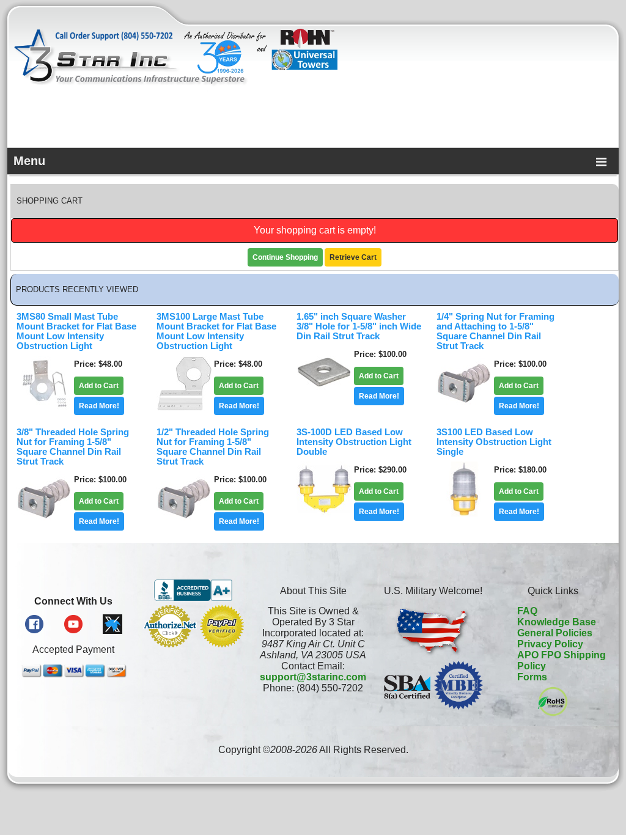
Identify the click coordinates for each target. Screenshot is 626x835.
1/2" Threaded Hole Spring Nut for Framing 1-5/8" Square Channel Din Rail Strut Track (212, 446)
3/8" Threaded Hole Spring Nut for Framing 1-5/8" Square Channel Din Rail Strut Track (73, 446)
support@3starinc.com (313, 677)
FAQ (527, 611)
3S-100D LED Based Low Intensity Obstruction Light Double (353, 442)
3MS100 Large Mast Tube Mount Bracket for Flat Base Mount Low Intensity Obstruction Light (216, 331)
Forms (532, 677)
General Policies (554, 633)
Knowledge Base (556, 622)
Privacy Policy (550, 644)
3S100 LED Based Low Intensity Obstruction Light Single (493, 442)
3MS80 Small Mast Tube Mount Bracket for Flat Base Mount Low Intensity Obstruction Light (76, 331)
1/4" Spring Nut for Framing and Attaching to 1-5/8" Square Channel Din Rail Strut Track (495, 331)
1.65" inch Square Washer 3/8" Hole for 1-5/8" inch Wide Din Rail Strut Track (358, 326)
